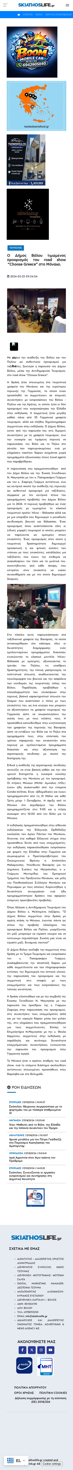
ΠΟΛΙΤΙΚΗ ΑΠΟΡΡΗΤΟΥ (30, 1387)
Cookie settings (52, 1463)
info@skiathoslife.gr (36, 1316)
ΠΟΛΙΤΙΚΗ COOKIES (53, 1393)
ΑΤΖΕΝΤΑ (28, 15)
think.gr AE (33, 1464)
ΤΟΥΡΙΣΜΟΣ (16, 248)
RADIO (39, 15)
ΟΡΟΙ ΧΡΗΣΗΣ (24, 1393)
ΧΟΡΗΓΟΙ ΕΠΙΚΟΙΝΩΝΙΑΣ (58, 15)
